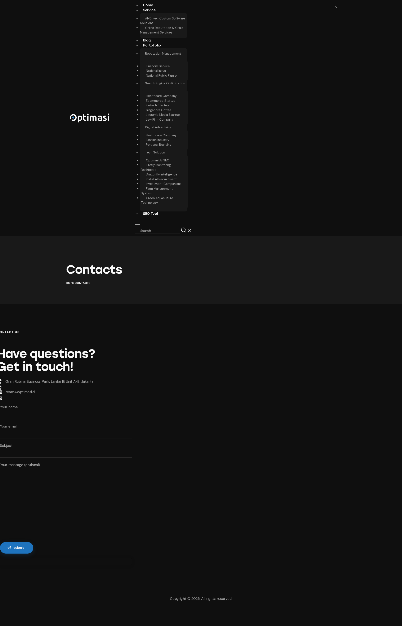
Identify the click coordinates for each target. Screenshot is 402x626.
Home (70, 283)
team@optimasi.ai (20, 392)
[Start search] (184, 230)
